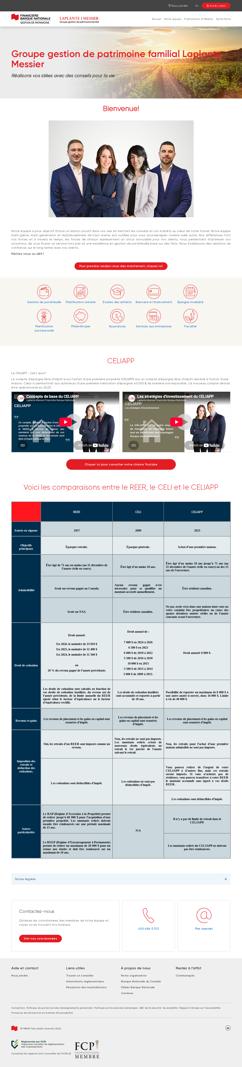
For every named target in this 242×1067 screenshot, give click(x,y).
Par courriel (204, 928)
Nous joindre (19, 975)
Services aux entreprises (154, 326)
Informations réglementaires (85, 981)
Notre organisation (134, 975)
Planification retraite (81, 302)
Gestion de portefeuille (44, 302)
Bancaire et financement (154, 302)
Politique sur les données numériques (116, 1008)
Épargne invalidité (190, 302)
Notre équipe (173, 18)
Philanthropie (80, 326)
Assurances (117, 326)
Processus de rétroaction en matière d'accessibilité (42, 1013)
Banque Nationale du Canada (141, 981)
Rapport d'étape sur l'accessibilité (200, 1008)
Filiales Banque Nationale (138, 987)
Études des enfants (117, 302)
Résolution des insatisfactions (86, 987)
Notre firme (223, 18)
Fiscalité (190, 326)
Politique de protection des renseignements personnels (59, 1008)
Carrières (127, 993)
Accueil (156, 18)
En (197, 5)
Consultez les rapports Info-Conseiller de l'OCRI (39, 1053)
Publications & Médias (198, 18)
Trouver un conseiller (80, 975)
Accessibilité (170, 1008)
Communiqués (185, 975)
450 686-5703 (148, 928)
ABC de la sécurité (150, 1008)
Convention (18, 1008)
